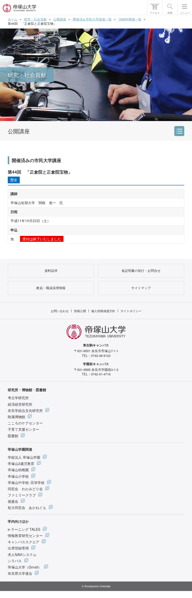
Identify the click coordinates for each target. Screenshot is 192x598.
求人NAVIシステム (22, 554)
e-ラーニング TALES (24, 529)
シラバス (15, 560)
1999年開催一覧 (130, 19)
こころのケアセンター (25, 422)
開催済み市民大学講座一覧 (92, 19)
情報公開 (80, 311)
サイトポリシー (131, 311)
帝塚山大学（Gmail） (25, 566)
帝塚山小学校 (18, 476)
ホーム (13, 19)
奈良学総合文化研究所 (25, 410)
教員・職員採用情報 (51, 287)
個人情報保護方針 (103, 311)
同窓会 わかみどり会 (25, 488)
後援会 (13, 501)
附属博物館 (16, 416)
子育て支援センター (23, 429)
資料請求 (51, 270)
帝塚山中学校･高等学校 (26, 482)
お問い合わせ (60, 311)
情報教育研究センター (25, 535)
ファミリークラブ (22, 494)
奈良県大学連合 (20, 573)
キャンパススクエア (23, 541)
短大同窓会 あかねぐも (27, 507)
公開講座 (59, 19)
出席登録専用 (18, 547)
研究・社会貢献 (35, 19)
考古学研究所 (18, 397)
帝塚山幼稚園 (18, 469)
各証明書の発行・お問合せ (141, 270)
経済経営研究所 (20, 404)
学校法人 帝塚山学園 (24, 457)
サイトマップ (141, 287)
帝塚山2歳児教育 (21, 463)
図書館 (13, 435)
